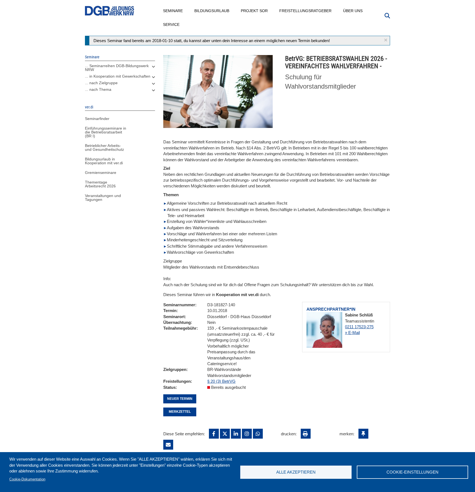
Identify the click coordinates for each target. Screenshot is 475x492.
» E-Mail (352, 332)
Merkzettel (180, 412)
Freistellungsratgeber (306, 11)
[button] (385, 40)
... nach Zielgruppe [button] (101, 83)
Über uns (353, 11)
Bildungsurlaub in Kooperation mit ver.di (104, 161)
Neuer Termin (179, 399)
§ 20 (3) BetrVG (221, 381)
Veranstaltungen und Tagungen (103, 197)
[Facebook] (214, 434)
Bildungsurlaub (212, 11)
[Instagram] (247, 434)
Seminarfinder (97, 118)
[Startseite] (109, 11)
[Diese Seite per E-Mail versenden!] (168, 445)
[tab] (120, 69)
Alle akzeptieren (296, 472)
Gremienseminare (100, 172)
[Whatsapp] (258, 434)
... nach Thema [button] (98, 89)
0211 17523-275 (359, 326)
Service (171, 24)
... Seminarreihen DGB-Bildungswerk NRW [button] (117, 68)
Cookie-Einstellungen (412, 472)
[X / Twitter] (225, 434)
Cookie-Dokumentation (27, 479)
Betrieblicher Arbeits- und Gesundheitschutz (104, 147)
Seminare (173, 11)
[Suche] (387, 15)
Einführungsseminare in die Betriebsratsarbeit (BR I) (105, 132)
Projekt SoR (254, 11)
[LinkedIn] (236, 434)
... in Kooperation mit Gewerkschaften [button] (117, 76)
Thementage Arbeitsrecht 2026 (100, 184)
